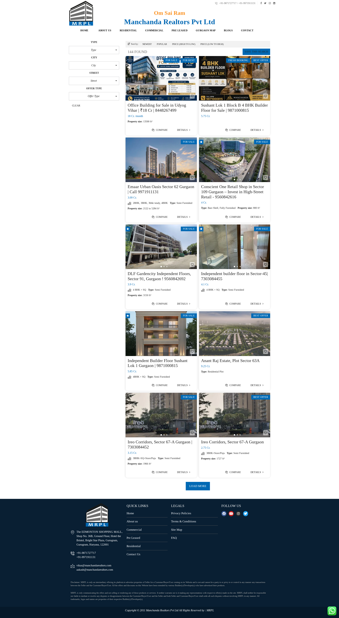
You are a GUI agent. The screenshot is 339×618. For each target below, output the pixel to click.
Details (182, 130)
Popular (162, 44)
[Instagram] (238, 513)
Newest (147, 44)
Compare (161, 130)
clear (76, 105)
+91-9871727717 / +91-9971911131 (237, 3)
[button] (94, 50)
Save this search (256, 51)
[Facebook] (224, 513)
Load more (198, 486)
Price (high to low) (183, 44)
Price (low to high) (212, 44)
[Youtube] (231, 513)
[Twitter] (245, 513)
